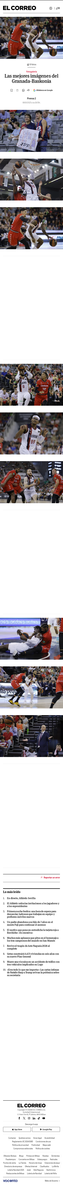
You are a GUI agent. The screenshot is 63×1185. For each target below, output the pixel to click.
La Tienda (22, 1163)
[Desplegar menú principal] (58, 8)
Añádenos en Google (44, 90)
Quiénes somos (25, 1138)
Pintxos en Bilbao (33, 1156)
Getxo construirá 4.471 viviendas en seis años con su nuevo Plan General (33, 955)
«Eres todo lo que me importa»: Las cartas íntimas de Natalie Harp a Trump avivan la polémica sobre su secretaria (33, 972)
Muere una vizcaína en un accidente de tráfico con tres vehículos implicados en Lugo (33, 963)
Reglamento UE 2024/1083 (22, 1141)
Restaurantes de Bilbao (15, 1173)
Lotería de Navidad (34, 1173)
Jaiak (29, 1170)
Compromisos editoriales (23, 1148)
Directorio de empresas (13, 1166)
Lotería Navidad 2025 (15, 1170)
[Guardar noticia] (12, 90)
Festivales (53, 1159)
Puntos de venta (9, 1163)
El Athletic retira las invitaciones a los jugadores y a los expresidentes (33, 905)
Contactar (12, 1138)
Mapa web (47, 1145)
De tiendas (55, 1156)
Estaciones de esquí (52, 1163)
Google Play (47, 1129)
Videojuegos (42, 1159)
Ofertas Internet (31, 1166)
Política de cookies (43, 1148)
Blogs (21, 1156)
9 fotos (33, 64)
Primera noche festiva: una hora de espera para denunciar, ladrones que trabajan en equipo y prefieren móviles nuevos (31, 914)
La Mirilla (55, 1166)
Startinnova (51, 1170)
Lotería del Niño (50, 1173)
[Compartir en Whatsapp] (23, 90)
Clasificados (44, 1166)
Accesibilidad (49, 1138)
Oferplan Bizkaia (10, 1156)
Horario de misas (35, 1163)
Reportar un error (52, 877)
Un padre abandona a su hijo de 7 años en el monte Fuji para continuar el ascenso (30, 923)
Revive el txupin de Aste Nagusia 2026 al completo (28, 947)
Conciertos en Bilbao (27, 1159)
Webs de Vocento (51, 1181)
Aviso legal (37, 1138)
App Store (18, 1129)
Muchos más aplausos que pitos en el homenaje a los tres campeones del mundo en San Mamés (32, 939)
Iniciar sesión (51, 8)
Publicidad (35, 1145)
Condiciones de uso (43, 1141)
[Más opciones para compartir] (28, 90)
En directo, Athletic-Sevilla (21, 898)
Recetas (46, 1156)
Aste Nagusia (38, 1170)
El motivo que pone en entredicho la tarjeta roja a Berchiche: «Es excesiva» (33, 931)
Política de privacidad (20, 1145)
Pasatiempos (11, 1159)
